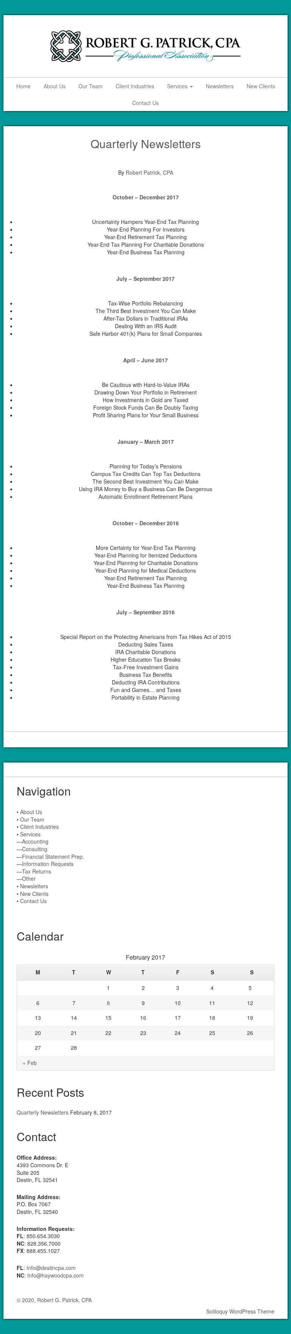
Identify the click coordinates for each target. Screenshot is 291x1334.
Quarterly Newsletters (146, 143)
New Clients (261, 86)
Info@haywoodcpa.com (55, 1275)
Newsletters (220, 86)
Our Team (90, 86)
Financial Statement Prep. (53, 856)
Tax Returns (36, 871)
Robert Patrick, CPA (149, 172)
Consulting (34, 849)
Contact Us (145, 102)
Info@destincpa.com (51, 1267)
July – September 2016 (145, 612)
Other (29, 878)
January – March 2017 (145, 441)
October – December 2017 (146, 197)
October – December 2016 (146, 523)
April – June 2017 (145, 360)
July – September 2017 (145, 278)
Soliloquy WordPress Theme (240, 1311)
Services (178, 86)
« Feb (30, 1062)
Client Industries (135, 86)
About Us (55, 86)
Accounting (35, 841)
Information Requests (48, 863)
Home (23, 86)
